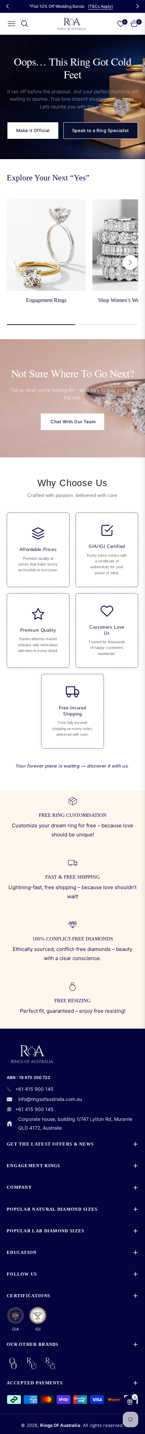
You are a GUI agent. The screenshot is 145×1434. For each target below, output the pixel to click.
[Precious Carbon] (13, 1363)
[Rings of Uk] (31, 1363)
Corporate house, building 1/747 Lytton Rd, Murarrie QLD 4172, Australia (75, 1123)
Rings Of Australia (60, 1425)
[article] (38, 549)
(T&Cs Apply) (100, 6)
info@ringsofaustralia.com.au (50, 1099)
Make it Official (33, 130)
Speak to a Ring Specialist (100, 130)
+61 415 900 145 (34, 1089)
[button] (130, 262)
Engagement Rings (46, 300)
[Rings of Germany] (50, 1363)
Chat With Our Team (73, 421)
